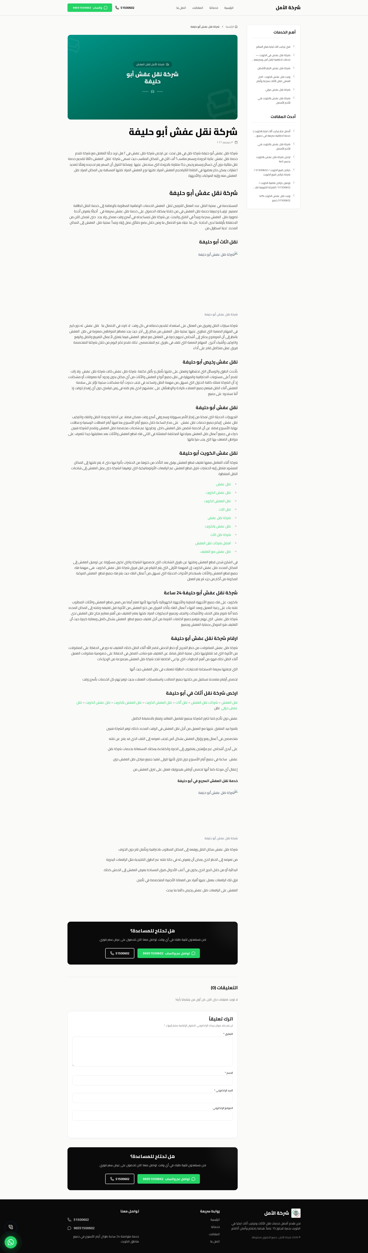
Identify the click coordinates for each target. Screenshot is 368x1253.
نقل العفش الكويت (217, 501)
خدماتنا (213, 7)
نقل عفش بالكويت (218, 526)
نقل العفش (229, 702)
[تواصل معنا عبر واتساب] (11, 1242)
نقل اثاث (225, 509)
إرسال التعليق (218, 1128)
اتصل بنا (181, 7)
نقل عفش (223, 484)
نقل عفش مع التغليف (215, 551)
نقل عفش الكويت (218, 492)
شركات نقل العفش (204, 702)
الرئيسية (229, 7)
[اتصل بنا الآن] (10, 1227)
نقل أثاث (181, 702)
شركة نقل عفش (219, 518)
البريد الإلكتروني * (223, 1090)
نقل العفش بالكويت (128, 702)
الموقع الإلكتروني (223, 1108)
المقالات (197, 7)
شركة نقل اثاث (220, 535)
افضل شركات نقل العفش (213, 543)
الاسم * (229, 1073)
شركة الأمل (288, 8)
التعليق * (228, 1034)
